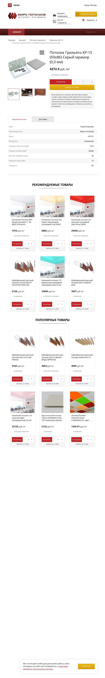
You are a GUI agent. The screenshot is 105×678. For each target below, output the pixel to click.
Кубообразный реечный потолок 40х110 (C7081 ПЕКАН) (22, 357)
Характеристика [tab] (19, 119)
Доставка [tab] (43, 119)
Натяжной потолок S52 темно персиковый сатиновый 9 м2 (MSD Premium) (52, 223)
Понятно (86, 666)
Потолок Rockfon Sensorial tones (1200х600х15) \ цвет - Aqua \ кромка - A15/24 (81, 419)
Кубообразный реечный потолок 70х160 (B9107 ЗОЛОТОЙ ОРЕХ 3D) (22, 282)
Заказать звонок (88, 14)
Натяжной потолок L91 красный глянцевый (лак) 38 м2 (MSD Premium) (81, 223)
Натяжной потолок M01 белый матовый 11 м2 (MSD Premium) (22, 222)
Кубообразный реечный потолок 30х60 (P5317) (82, 356)
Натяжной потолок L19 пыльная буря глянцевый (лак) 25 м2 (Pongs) (22, 419)
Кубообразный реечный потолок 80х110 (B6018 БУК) (82, 282)
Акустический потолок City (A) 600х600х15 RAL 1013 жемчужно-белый (52, 417)
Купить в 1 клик (72, 87)
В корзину (60, 81)
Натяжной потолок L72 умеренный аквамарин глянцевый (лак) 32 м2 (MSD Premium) (52, 284)
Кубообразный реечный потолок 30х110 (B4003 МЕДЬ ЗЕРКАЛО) (52, 357)
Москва (93, 5)
